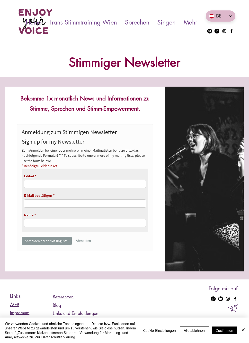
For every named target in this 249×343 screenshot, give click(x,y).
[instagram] (224, 31)
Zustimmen (224, 330)
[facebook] (231, 31)
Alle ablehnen (194, 330)
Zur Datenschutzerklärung (55, 337)
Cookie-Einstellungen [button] (159, 330)
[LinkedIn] (216, 31)
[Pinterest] (209, 31)
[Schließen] (243, 330)
